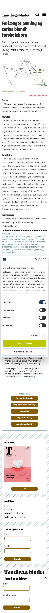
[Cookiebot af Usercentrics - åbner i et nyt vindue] (35, 259)
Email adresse (9, 546)
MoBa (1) (24, 411)
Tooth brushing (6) (24, 424)
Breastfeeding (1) (24, 398)
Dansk (32, 96)
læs (24, 489)
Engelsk (42, 96)
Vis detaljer (36, 336)
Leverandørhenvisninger (14, 513)
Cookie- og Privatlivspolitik (14, 517)
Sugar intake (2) (24, 418)
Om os (6, 506)
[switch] (42, 310)
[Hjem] (16, 14)
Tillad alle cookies (24, 343)
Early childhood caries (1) (24, 405)
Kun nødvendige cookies (24, 352)
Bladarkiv (8, 509)
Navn (6, 534)
